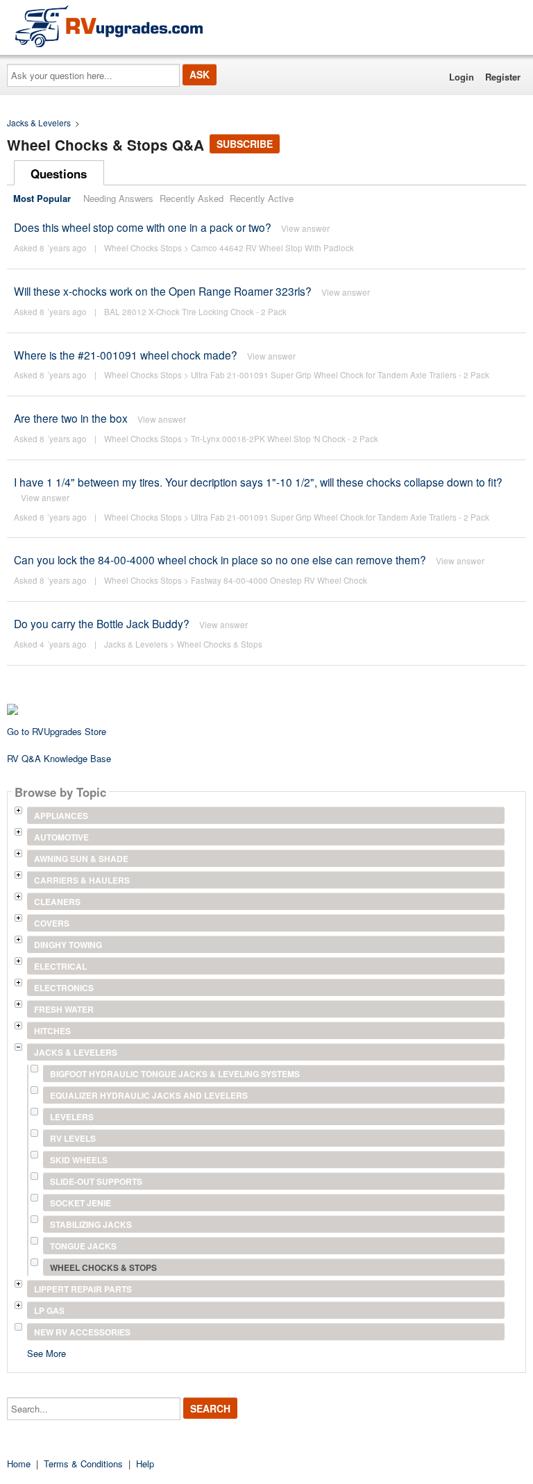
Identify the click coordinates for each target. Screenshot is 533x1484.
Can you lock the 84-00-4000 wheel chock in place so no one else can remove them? (221, 559)
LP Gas (49, 1310)
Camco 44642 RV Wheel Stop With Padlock (272, 247)
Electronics (64, 987)
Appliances (61, 815)
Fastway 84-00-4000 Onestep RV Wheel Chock (279, 580)
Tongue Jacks (83, 1246)
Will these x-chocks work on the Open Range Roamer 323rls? (163, 290)
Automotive (61, 837)
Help (145, 1463)
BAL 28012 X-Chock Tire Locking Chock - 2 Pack (195, 311)
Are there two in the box (71, 417)
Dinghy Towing (68, 944)
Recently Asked (191, 198)
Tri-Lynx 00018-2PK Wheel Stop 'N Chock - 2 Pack (284, 438)
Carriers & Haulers (82, 880)
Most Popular (42, 198)
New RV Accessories (82, 1332)
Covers (51, 923)
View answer (305, 228)
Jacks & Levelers (39, 122)
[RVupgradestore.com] (109, 26)
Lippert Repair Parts (83, 1289)
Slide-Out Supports (96, 1181)
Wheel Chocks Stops (143, 247)
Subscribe (245, 144)
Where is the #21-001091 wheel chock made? (125, 354)
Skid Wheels (79, 1160)
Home (19, 1463)
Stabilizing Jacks (91, 1224)
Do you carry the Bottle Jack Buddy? (101, 623)
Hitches (52, 1031)
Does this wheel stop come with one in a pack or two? (142, 227)
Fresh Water (64, 1009)
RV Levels (73, 1138)
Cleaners (57, 901)
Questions (59, 173)
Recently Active (262, 198)
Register (503, 76)
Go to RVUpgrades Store (56, 731)
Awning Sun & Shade (81, 858)
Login (461, 76)
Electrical (60, 966)
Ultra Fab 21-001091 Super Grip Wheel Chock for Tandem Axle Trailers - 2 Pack (340, 374)
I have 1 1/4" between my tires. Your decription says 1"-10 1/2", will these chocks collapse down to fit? (258, 481)
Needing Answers (118, 198)
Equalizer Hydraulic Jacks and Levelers (149, 1095)
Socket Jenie (80, 1203)
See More (46, 1352)
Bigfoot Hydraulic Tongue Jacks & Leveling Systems (175, 1074)
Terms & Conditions (83, 1463)
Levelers (72, 1117)
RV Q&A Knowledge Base (59, 758)
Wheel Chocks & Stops (219, 644)
